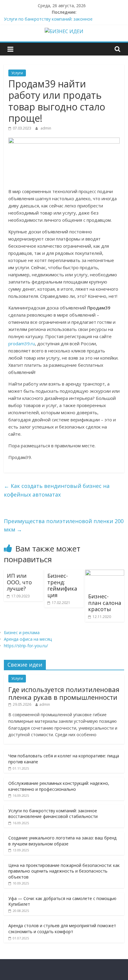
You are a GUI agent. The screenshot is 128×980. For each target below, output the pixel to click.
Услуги (17, 72)
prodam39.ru (21, 343)
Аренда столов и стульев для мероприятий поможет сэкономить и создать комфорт (62, 928)
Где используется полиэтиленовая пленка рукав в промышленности (63, 693)
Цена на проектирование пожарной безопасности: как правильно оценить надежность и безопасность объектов (64, 871)
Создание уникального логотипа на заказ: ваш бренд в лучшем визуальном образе (62, 841)
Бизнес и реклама (22, 632)
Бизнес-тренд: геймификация (62, 585)
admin (45, 128)
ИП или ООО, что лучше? (19, 582)
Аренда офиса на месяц (28, 639)
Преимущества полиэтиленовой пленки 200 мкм (64, 525)
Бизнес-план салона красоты (104, 603)
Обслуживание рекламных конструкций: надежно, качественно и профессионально (58, 786)
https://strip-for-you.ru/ (26, 645)
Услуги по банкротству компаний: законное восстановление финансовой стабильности (53, 813)
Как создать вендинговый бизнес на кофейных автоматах (57, 490)
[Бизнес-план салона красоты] (104, 573)
